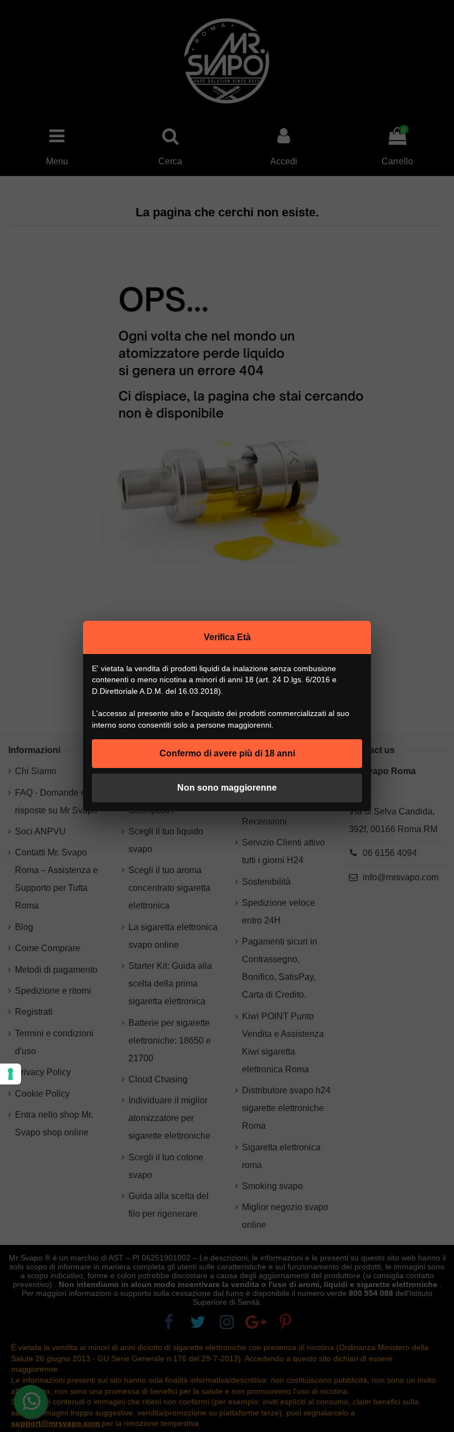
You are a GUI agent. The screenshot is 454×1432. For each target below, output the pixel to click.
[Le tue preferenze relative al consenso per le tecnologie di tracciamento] (10, 1074)
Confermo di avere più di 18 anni (227, 753)
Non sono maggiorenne (227, 787)
